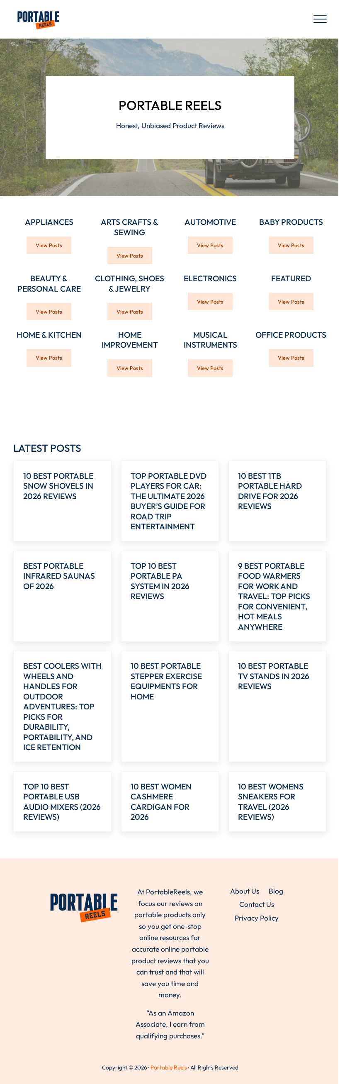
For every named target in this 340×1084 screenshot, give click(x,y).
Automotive (210, 222)
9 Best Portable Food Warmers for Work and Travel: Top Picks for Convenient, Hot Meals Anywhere (274, 596)
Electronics (210, 278)
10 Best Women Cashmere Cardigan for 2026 (161, 802)
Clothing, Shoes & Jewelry (129, 283)
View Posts (53, 246)
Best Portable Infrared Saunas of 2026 (59, 576)
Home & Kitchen (49, 335)
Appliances (49, 222)
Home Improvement (130, 340)
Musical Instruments (210, 340)
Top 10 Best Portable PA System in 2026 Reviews (160, 581)
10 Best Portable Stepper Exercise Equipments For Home (166, 681)
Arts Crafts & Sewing (129, 227)
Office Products (290, 335)
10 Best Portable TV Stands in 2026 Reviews (273, 676)
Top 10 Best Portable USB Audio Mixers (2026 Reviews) (62, 802)
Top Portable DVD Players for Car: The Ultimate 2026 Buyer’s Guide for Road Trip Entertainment (168, 501)
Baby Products (291, 222)
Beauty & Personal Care (49, 283)
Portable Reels (169, 1067)
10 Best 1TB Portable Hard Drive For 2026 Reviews (270, 491)
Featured (291, 278)
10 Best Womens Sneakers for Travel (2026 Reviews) (271, 802)
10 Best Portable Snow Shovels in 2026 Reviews (58, 486)
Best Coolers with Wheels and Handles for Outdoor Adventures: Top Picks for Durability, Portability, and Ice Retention (62, 706)
